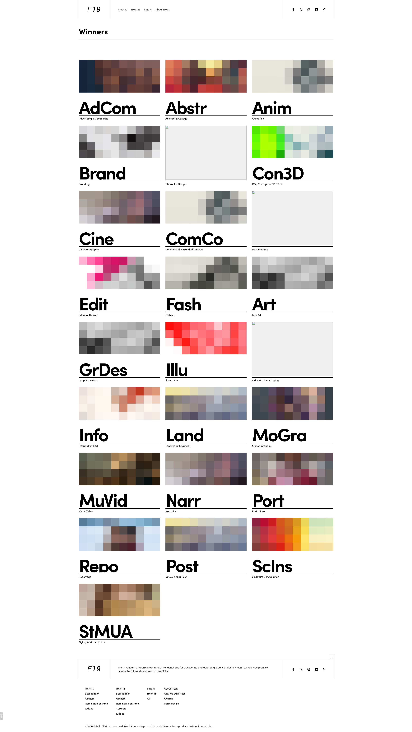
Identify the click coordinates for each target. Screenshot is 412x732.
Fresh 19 (122, 9)
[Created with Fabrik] (1, 716)
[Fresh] (94, 9)
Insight (148, 9)
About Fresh (162, 9)
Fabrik (96, 726)
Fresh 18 (135, 9)
